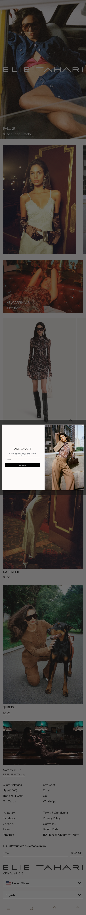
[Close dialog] (82, 426)
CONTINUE (22, 465)
